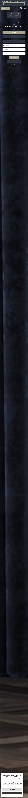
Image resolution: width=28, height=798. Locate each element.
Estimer (14, 41)
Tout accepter (12, 793)
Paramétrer (12, 789)
